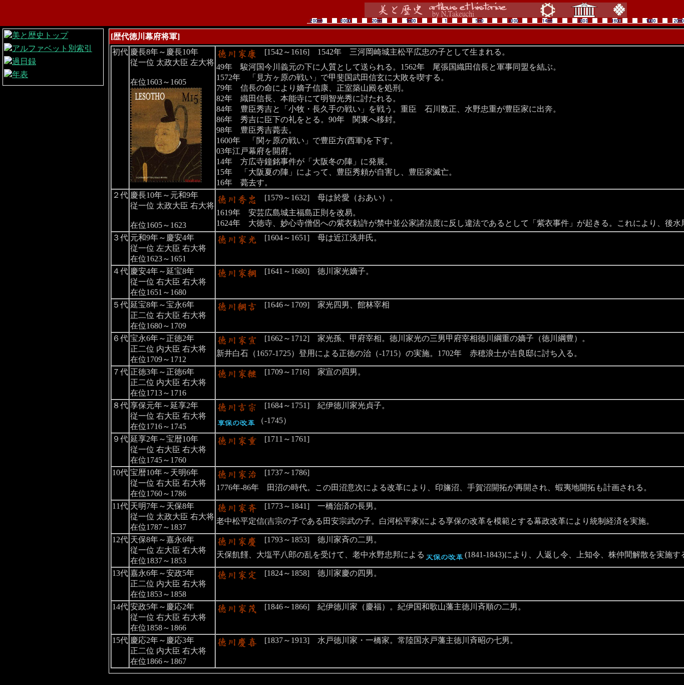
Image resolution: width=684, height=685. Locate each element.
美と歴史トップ (40, 35)
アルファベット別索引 (52, 48)
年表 (20, 74)
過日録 (24, 61)
